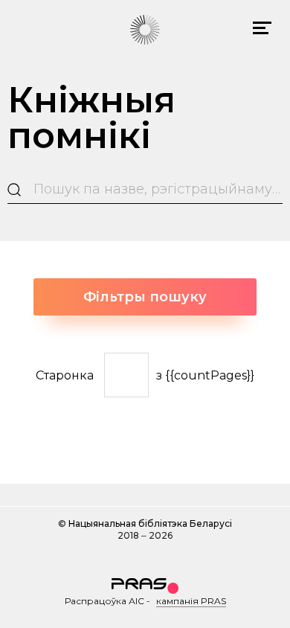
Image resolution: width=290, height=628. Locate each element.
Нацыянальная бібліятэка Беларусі (150, 523)
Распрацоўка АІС (104, 600)
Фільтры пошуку (145, 297)
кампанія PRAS (191, 600)
